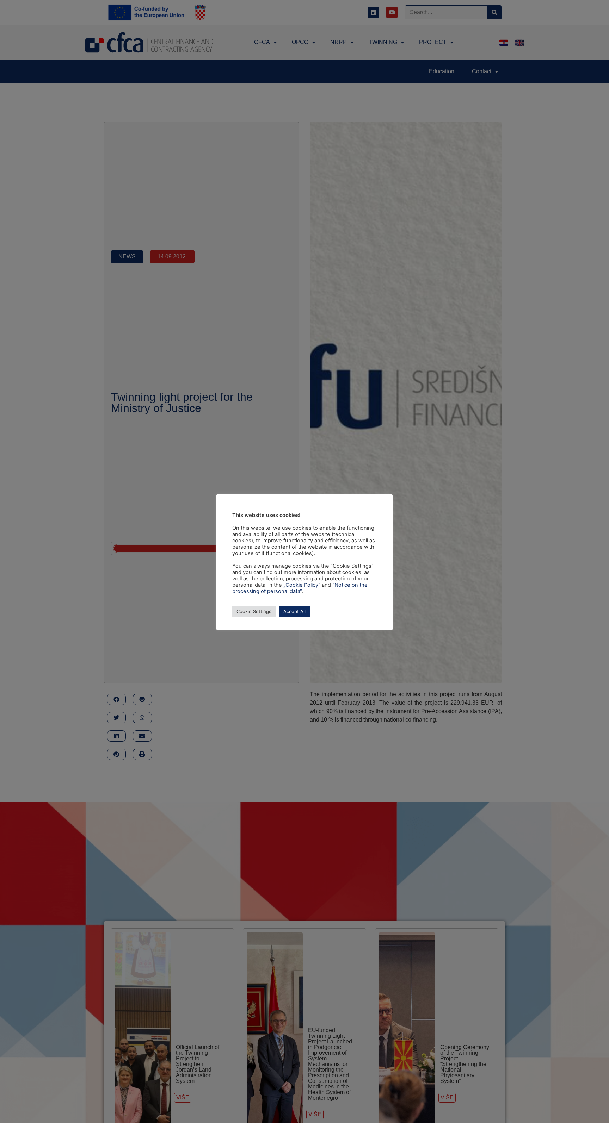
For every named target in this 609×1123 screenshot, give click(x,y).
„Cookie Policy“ (301, 585)
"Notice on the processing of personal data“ (300, 588)
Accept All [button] (294, 611)
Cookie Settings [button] (253, 611)
